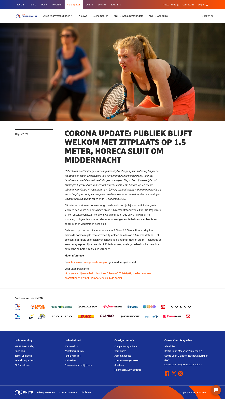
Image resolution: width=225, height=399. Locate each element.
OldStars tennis (22, 365)
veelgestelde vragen (95, 262)
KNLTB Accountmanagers (128, 15)
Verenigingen (74, 4)
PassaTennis (169, 4)
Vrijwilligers (120, 351)
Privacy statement (46, 392)
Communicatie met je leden (78, 365)
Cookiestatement (68, 392)
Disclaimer (86, 392)
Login (201, 4)
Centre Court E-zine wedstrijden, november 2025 (186, 357)
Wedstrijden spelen (74, 351)
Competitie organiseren (126, 346)
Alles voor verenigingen (56, 15)
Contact (187, 4)
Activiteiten (70, 360)
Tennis (32, 4)
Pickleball (57, 4)
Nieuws (83, 15)
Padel (44, 4)
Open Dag (20, 351)
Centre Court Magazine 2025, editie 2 (183, 351)
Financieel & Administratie (127, 369)
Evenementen (100, 15)
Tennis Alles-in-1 (73, 355)
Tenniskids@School (24, 360)
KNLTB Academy (158, 15)
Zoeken (206, 15)
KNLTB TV (116, 4)
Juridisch (119, 365)
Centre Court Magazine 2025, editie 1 (183, 364)
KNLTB (20, 4)
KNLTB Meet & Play (24, 346)
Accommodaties (122, 355)
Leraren (102, 4)
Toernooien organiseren (126, 360)
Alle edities (169, 346)
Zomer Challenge (23, 355)
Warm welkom (72, 346)
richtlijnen (74, 262)
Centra (89, 4)
